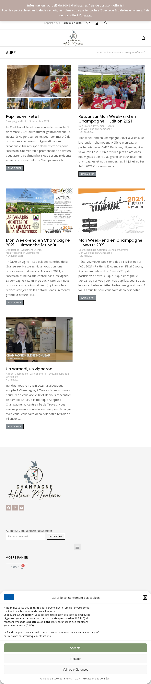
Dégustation (85, 125)
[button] (145, 598)
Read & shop (14, 168)
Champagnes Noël (16, 121)
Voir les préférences (75, 669)
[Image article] (39, 87)
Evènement (99, 125)
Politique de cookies (51, 678)
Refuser (75, 658)
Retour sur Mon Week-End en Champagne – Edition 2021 (107, 119)
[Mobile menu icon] (8, 38)
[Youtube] (21, 507)
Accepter (75, 648)
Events (110, 125)
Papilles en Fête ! (22, 116)
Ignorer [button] (87, 15)
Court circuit (85, 249)
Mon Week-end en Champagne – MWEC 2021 (110, 243)
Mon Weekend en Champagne (95, 128)
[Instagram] (15, 507)
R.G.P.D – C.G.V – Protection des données (87, 678)
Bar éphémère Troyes (42, 373)
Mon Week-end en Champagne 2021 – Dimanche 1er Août (38, 243)
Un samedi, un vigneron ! (30, 369)
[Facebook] (8, 507)
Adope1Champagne (17, 373)
